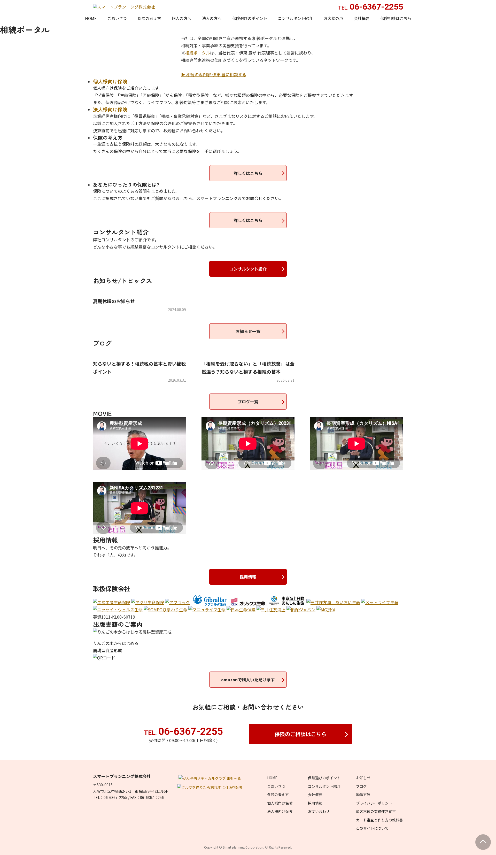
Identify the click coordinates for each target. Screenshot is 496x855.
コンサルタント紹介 (295, 18)
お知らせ (363, 777)
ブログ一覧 (248, 401)
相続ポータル (197, 53)
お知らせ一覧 (248, 331)
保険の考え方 (149, 18)
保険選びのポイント (249, 18)
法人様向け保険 (279, 811)
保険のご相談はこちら (300, 734)
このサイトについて (372, 828)
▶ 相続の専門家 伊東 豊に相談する (213, 74)
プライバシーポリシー (374, 803)
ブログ (361, 786)
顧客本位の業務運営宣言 (376, 811)
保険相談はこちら (395, 18)
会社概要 (361, 18)
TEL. (183, 732)
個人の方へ (181, 18)
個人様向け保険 (279, 803)
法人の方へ (211, 18)
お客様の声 (333, 18)
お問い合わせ (319, 811)
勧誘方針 (363, 794)
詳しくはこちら (248, 173)
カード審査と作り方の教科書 (379, 819)
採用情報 (248, 577)
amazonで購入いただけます (248, 679)
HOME (91, 18)
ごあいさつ (117, 18)
